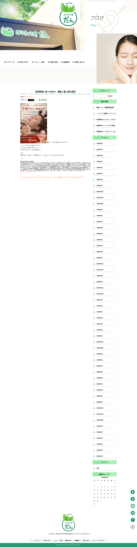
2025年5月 (100, 233)
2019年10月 (100, 420)
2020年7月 (100, 366)
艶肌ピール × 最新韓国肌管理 (105, 107)
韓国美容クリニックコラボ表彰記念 (107, 125)
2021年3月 (100, 324)
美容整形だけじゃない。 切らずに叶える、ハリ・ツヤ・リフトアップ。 (107, 119)
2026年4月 (100, 167)
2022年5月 (100, 282)
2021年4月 (100, 318)
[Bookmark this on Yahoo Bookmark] (26, 100)
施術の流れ (52, 62)
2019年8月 (100, 432)
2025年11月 (100, 197)
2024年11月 (100, 270)
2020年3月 (100, 390)
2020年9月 (100, 354)
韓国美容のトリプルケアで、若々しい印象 (107, 131)
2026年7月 (100, 149)
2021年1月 (100, 336)
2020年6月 (100, 372)
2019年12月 (100, 408)
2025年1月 (100, 258)
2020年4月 (100, 384)
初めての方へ (23, 62)
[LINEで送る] (42, 100)
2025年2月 (100, 252)
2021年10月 (100, 294)
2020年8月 (100, 360)
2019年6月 (100, 444)
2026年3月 (100, 173)
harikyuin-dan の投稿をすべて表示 (28, 171)
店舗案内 (65, 62)
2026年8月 (100, 143)
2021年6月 (100, 306)
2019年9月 (100, 426)
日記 (98, 468)
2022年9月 (100, 276)
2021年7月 (100, 300)
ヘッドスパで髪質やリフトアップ (106, 113)
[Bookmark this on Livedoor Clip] (24, 100)
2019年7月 (100, 438)
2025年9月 (100, 209)
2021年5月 (100, 312)
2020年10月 (100, 348)
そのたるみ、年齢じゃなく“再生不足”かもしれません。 (37, 177)
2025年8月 (100, 215)
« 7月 (94, 504)
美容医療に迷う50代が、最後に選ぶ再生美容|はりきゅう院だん (102, 1)
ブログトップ (104, 90)
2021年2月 (100, 330)
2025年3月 (100, 245)
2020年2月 (100, 396)
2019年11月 (100, 414)
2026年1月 (100, 185)
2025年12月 (100, 191)
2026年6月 (100, 155)
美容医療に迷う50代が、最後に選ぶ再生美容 (70, 177)
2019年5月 (100, 450)
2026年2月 (100, 179)
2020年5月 (100, 378)
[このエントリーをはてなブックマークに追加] (21, 100)
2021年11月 (100, 288)
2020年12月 (100, 342)
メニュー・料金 (38, 62)
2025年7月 (100, 221)
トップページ (9, 62)
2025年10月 (100, 203)
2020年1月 (100, 402)
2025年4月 (100, 239)
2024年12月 (100, 264)
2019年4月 (100, 456)
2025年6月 (100, 227)
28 (111, 497)
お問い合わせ (79, 62)
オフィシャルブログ (98, 540)
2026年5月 (100, 161)
